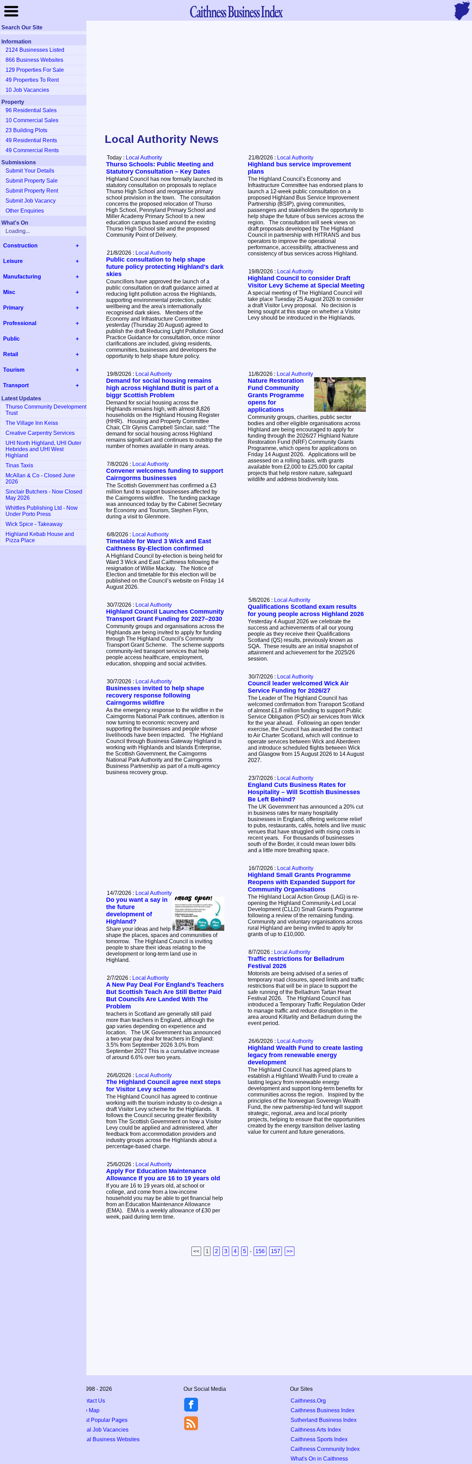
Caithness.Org (308, 1401)
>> (289, 1251)
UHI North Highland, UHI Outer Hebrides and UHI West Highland (43, 449)
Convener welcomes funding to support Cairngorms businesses (164, 474)
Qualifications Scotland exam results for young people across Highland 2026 (306, 610)
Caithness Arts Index (316, 1430)
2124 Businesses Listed (35, 50)
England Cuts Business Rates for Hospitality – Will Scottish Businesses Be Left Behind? (304, 792)
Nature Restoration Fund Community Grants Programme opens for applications (276, 395)
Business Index (236, 11)
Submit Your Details (30, 171)
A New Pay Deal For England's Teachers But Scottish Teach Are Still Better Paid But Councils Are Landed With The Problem (165, 995)
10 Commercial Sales (32, 120)
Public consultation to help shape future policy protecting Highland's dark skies (165, 266)
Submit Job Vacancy (31, 201)
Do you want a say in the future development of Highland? (137, 910)
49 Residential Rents (31, 140)
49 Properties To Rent (32, 80)
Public (11, 339)
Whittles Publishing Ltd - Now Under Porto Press (42, 511)
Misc (9, 292)
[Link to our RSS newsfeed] (191, 1423)
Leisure (13, 261)
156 (260, 1251)
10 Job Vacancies (27, 90)
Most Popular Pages (103, 1420)
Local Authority (144, 157)
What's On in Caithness (319, 1459)
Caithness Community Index (325, 1449)
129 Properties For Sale (35, 70)
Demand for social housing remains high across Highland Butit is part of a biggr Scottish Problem (162, 388)
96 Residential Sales (31, 110)
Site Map (89, 1410)
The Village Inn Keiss (32, 423)
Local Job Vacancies (103, 1430)
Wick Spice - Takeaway (34, 524)
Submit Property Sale (32, 181)
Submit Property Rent (32, 191)
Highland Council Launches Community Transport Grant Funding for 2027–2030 (165, 615)
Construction (20, 245)
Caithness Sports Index (319, 1439)
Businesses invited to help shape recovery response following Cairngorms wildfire (155, 695)
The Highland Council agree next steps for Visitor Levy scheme (163, 1086)
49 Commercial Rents (32, 150)
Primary (13, 308)
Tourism (14, 370)
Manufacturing (22, 277)
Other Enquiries (25, 211)
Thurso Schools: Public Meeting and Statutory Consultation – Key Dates (160, 168)
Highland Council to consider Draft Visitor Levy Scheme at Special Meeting (306, 282)
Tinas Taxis (19, 465)
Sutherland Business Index (324, 1420)
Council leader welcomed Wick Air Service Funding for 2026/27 (298, 687)
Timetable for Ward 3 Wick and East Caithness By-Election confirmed (158, 545)
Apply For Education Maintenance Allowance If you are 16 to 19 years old (163, 1175)
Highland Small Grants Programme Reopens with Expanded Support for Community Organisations (301, 882)
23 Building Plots (26, 130)
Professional (19, 323)
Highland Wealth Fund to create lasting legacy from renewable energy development (305, 1055)
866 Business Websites (34, 60)
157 (275, 1251)
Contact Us (91, 1401)
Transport (16, 385)
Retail (10, 354)
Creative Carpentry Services (40, 433)
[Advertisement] (236, 77)
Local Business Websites (109, 1439)
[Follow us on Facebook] (191, 1410)
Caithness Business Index (323, 1410)
